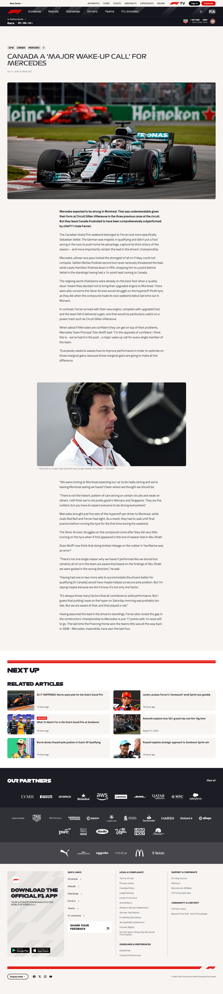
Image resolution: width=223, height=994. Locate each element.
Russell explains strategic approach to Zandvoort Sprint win (176, 742)
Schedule (34, 11)
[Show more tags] (44, 47)
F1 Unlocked (130, 11)
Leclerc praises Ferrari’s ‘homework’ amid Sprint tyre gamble (176, 695)
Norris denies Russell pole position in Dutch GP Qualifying (69, 742)
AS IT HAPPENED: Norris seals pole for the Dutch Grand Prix (70, 695)
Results (53, 11)
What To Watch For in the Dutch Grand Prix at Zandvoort (68, 722)
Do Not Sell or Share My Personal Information (137, 933)
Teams (109, 11)
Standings (73, 11)
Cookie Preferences (130, 955)
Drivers (92, 11)
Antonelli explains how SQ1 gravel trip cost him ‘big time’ (174, 718)
